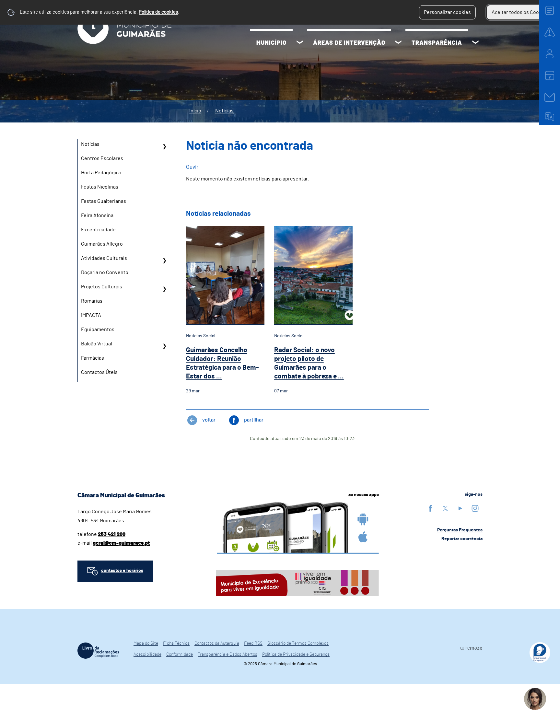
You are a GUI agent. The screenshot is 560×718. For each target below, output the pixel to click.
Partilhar (253, 420)
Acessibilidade (147, 654)
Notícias (224, 110)
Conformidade (179, 654)
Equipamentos (97, 329)
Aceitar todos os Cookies (520, 12)
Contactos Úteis (99, 372)
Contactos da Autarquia (216, 643)
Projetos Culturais (101, 286)
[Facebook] (430, 508)
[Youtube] (460, 508)
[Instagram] (475, 508)
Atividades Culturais (104, 258)
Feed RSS (253, 643)
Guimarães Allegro (102, 244)
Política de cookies (158, 12)
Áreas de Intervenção (349, 43)
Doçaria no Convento (104, 272)
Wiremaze (471, 648)
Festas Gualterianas (103, 201)
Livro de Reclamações (98, 651)
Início (195, 110)
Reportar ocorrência (462, 539)
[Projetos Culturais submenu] (164, 289)
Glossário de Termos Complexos (298, 643)
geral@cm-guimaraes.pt (121, 543)
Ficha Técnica (176, 643)
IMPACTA (91, 315)
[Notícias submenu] (164, 146)
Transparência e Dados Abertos (227, 654)
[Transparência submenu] (475, 43)
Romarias (91, 301)
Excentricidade (98, 229)
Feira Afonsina (97, 215)
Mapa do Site (146, 643)
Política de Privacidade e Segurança (296, 654)
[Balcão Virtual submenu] (164, 346)
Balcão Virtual (96, 343)
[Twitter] (445, 508)
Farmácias (92, 358)
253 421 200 (111, 534)
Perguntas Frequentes (460, 530)
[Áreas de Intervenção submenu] (398, 43)
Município (271, 43)
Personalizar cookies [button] (447, 12)
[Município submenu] (300, 43)
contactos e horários (122, 570)
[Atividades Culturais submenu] (164, 260)
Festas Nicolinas (99, 187)
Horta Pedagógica (101, 172)
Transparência (437, 43)
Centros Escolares (102, 158)
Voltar (209, 420)
